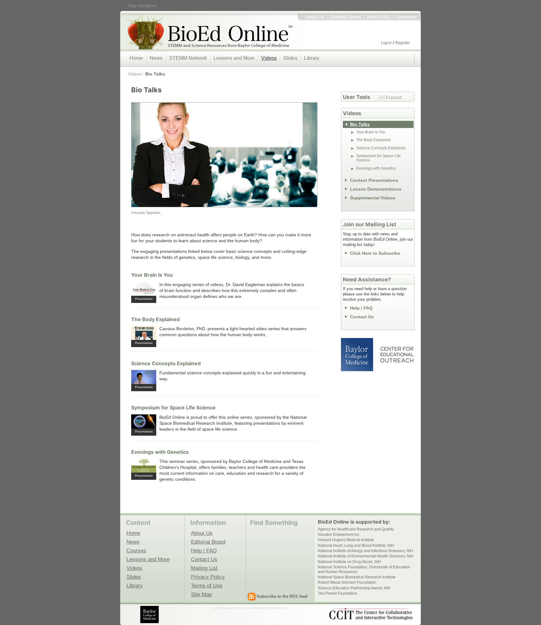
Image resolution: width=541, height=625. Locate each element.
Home (136, 58)
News (156, 58)
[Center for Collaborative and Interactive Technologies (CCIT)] (371, 614)
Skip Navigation (142, 5)
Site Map (201, 594)
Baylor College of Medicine (357, 354)
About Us (314, 16)
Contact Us (362, 316)
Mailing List (204, 568)
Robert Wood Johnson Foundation (347, 582)
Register (402, 43)
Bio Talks (155, 73)
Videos (269, 58)
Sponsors (406, 16)
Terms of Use (206, 585)
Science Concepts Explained (166, 363)
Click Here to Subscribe (375, 253)
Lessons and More (234, 58)
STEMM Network (188, 58)
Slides (290, 58)
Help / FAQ (378, 16)
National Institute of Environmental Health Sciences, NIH (365, 556)
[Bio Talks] (224, 154)
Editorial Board (346, 16)
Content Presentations (374, 180)
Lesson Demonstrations (375, 189)
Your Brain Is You (152, 275)
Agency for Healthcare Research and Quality (356, 529)
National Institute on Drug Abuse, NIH (349, 562)
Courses (136, 550)
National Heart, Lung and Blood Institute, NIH (356, 545)
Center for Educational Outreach (397, 354)
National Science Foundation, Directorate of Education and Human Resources (364, 569)
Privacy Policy (208, 577)
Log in (386, 43)
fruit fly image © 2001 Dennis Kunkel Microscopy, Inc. (251, 608)
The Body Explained (155, 319)
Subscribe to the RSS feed (281, 596)
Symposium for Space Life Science (173, 407)
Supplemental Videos (372, 197)
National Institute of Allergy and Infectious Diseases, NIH (365, 551)
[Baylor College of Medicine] (150, 614)
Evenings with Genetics (160, 452)
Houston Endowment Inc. (339, 534)
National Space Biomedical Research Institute (357, 577)
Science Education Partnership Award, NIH (354, 588)
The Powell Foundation (337, 593)
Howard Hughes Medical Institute (346, 540)
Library (311, 58)
